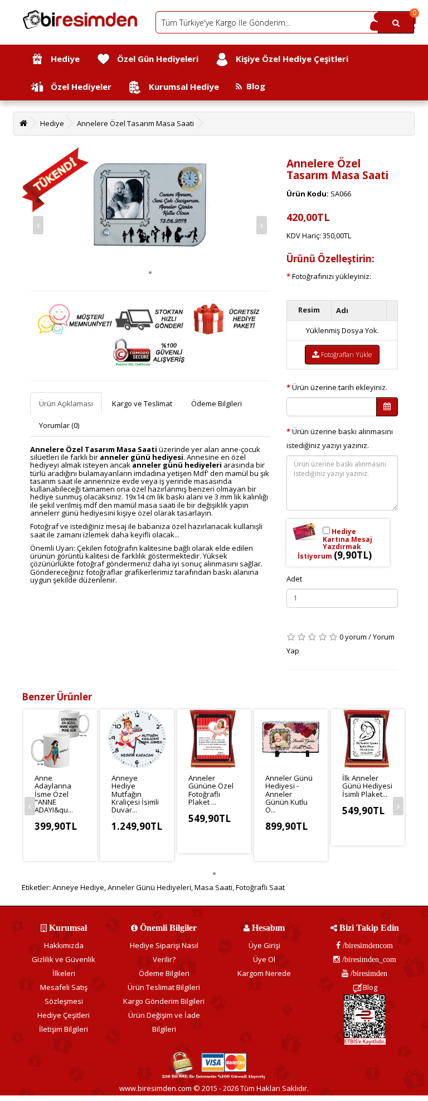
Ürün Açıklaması (66, 403)
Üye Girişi (264, 945)
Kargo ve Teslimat (142, 403)
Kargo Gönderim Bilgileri (164, 1001)
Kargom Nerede (264, 973)
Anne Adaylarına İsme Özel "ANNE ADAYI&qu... (54, 794)
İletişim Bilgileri (63, 1029)
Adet (294, 579)
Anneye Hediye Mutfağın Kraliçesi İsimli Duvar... (135, 794)
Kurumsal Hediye (180, 86)
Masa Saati (213, 887)
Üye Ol (264, 959)
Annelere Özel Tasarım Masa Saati (135, 123)
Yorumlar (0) (59, 425)
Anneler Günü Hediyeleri (149, 887)
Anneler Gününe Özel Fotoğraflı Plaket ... (211, 790)
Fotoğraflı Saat (260, 887)
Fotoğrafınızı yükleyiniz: (331, 276)
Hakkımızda (64, 945)
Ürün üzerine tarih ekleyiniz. (339, 387)
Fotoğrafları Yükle (345, 354)
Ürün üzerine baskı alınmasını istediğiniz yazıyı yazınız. (339, 438)
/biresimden (367, 973)
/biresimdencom (367, 945)
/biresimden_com (368, 959)
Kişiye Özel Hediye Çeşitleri (288, 58)
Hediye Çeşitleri (63, 1015)
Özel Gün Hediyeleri (154, 58)
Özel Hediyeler (77, 86)
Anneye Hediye (78, 887)
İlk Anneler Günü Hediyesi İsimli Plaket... (367, 786)
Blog (253, 86)
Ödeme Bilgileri (216, 403)
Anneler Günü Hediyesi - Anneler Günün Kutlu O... (289, 794)
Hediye (62, 58)
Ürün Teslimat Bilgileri (164, 987)
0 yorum (353, 637)
